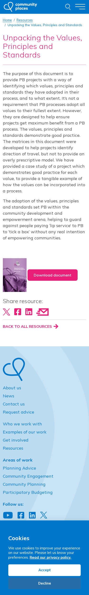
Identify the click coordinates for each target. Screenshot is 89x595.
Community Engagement (28, 476)
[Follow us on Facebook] (20, 515)
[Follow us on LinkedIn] (32, 515)
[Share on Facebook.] (17, 311)
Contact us (14, 404)
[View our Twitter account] (43, 515)
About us (12, 387)
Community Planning (24, 484)
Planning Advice (19, 468)
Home (7, 20)
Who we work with (22, 424)
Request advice (18, 412)
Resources (13, 448)
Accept (44, 570)
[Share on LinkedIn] (29, 311)
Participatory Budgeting (28, 492)
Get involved (15, 440)
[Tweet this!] (6, 311)
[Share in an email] (42, 311)
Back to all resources (28, 326)
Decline (44, 583)
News (8, 396)
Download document (52, 275)
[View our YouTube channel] (8, 515)
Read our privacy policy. (50, 557)
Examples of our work (25, 432)
